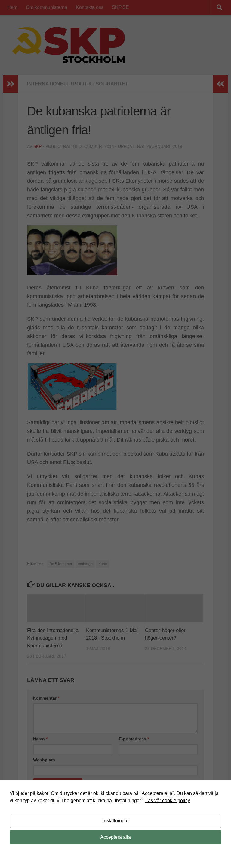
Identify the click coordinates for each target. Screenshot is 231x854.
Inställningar (116, 820)
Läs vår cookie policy (167, 800)
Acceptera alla (115, 837)
